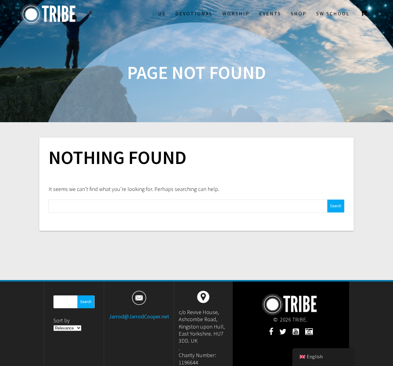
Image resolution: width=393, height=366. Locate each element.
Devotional (194, 13)
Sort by (61, 320)
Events (270, 13)
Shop (299, 13)
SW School (333, 13)
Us (162, 13)
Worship (236, 13)
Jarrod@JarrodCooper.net (139, 316)
